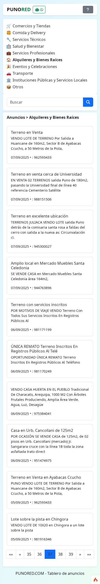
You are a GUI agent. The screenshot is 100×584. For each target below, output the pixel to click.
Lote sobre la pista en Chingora (39, 519)
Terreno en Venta (27, 132)
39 (71, 554)
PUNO (19, 9)
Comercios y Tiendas (31, 26)
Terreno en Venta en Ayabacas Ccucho (46, 477)
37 (50, 554)
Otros (18, 87)
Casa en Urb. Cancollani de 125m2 (42, 430)
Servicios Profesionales (34, 53)
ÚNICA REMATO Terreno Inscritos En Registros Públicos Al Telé (44, 349)
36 (39, 554)
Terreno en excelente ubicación (39, 216)
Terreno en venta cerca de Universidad (46, 174)
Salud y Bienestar (28, 46)
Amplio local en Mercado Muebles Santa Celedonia (47, 265)
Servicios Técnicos (29, 39)
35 (29, 554)
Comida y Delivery (29, 32)
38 (60, 554)
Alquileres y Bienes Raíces (37, 59)
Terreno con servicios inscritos (39, 304)
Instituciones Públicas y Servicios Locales (50, 80)
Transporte (23, 73)
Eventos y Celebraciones (35, 66)
